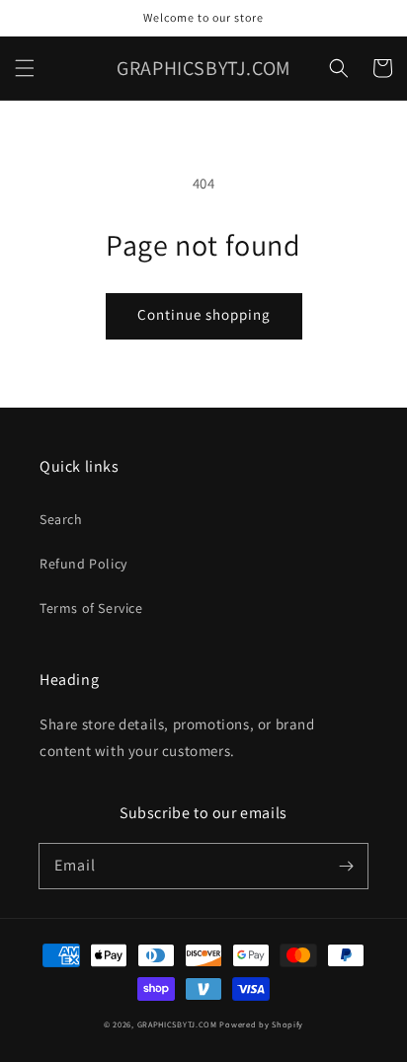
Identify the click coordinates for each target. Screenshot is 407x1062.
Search (61, 519)
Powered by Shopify (261, 1024)
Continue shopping (204, 314)
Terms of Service (91, 608)
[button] (24, 68)
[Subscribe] (345, 865)
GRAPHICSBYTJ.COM (177, 1024)
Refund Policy (83, 563)
